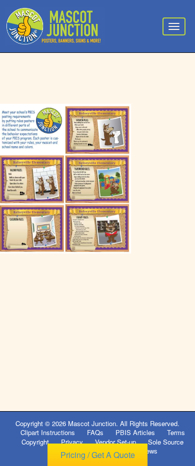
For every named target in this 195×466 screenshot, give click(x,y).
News (150, 451)
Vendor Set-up (115, 442)
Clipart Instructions (47, 432)
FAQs (95, 432)
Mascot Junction (92, 423)
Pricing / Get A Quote (97, 455)
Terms (176, 432)
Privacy (72, 442)
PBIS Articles (135, 432)
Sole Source (166, 442)
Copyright (35, 442)
